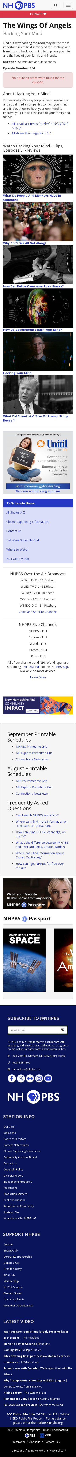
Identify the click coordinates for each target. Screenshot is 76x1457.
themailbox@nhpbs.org (26, 1069)
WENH (40, 1414)
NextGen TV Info (17, 559)
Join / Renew (35, 1450)
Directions (18, 1450)
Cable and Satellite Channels (38, 612)
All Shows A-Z (15, 512)
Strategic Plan (12, 1212)
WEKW (64, 1414)
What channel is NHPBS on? (20, 1218)
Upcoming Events (14, 1299)
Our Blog (9, 1127)
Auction (8, 1244)
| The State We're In (25, 1392)
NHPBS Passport (13, 1287)
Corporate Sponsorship (18, 1256)
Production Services (15, 1194)
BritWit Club (11, 1250)
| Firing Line (27, 1344)
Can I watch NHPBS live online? (37, 815)
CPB (47, 1435)
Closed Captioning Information (27, 522)
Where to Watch (17, 549)
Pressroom (10, 1188)
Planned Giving (12, 1293)
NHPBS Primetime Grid (31, 747)
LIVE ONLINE (31, 667)
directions (59, 1056)
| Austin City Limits (32, 1399)
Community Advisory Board (20, 1157)
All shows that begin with (32, 133)
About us (34, 1442)
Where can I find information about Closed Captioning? (40, 855)
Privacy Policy (55, 1450)
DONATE (36, 14)
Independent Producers (18, 1181)
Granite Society (13, 1269)
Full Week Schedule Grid (22, 540)
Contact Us (14, 531)
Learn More (38, 677)
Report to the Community (19, 1206)
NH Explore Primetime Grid (34, 753)
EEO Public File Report (27, 1418)
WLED (53, 1414)
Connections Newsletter (32, 759)
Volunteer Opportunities (18, 1305)
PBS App (62, 667)
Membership (11, 1281)
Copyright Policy (13, 1169)
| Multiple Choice (22, 1350)
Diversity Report (13, 1175)
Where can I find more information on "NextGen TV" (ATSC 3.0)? (42, 823)
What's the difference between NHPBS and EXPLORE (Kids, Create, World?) (42, 845)
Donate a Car (11, 1263)
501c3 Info (10, 1133)
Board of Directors (15, 1139)
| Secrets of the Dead (33, 1405)
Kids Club (9, 1275)
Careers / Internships (16, 1145)
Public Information (15, 1200)
